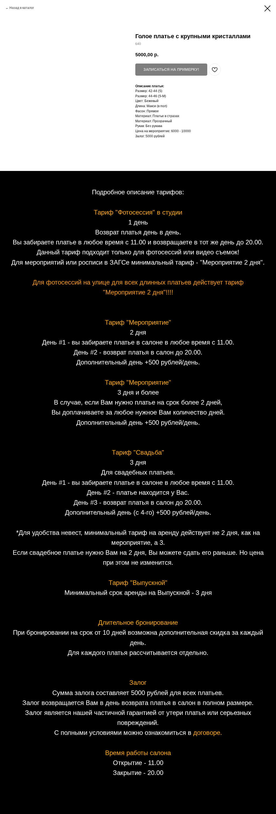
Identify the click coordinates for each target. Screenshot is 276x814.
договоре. (207, 732)
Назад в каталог (21, 8)
